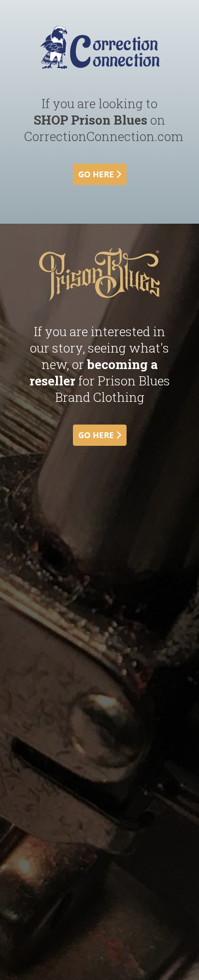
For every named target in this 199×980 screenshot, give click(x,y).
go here (97, 174)
